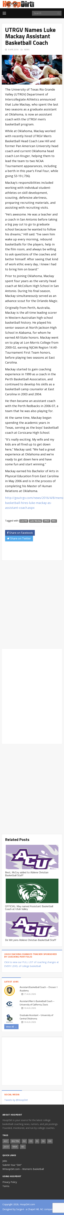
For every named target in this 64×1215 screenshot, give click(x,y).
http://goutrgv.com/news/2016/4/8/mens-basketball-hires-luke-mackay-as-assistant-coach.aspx (34, 503)
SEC (22, 1146)
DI (37, 1141)
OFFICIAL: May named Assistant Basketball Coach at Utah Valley (29, 907)
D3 (31, 1141)
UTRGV (46, 521)
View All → (11, 1026)
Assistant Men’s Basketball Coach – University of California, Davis (37, 1002)
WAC (54, 521)
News (26, 49)
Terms (5, 1186)
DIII (49, 1141)
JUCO (6, 1146)
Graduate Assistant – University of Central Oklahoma (36, 1016)
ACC (6, 1141)
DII (43, 1141)
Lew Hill (23, 521)
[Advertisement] (34, 552)
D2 (24, 1141)
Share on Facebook (21, 533)
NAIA (15, 1146)
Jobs (4, 1160)
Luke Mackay (35, 521)
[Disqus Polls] (32, 604)
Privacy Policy (9, 1182)
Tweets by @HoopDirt (16, 1099)
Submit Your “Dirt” (12, 1164)
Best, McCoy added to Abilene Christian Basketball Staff (26, 873)
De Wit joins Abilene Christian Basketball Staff (30, 940)
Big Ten (15, 1141)
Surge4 (20, 1209)
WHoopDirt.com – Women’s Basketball (23, 1169)
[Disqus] (32, 695)
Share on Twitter (20, 538)
